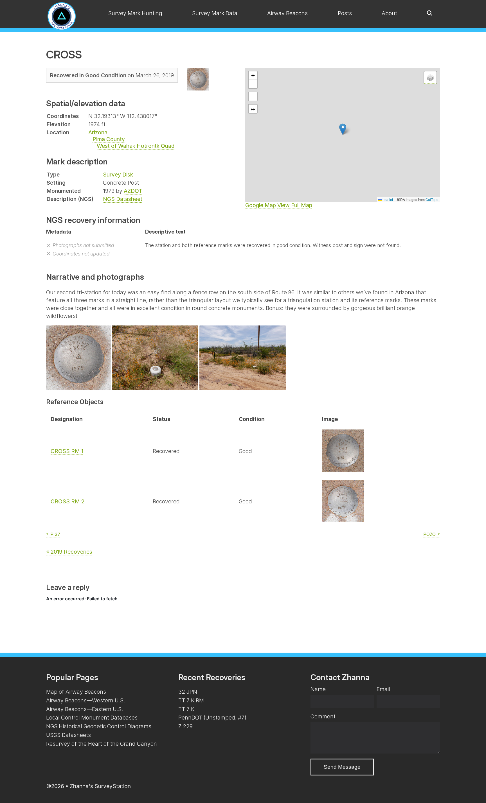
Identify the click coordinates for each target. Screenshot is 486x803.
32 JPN (187, 691)
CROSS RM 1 (67, 451)
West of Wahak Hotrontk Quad (135, 145)
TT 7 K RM (191, 700)
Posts (345, 13)
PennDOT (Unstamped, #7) (212, 717)
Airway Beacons (287, 13)
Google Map (260, 205)
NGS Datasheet (122, 199)
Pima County (109, 139)
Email (383, 689)
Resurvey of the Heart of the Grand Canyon (101, 743)
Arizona (97, 132)
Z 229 (185, 726)
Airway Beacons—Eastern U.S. (84, 709)
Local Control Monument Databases (92, 717)
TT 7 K (186, 709)
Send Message (342, 767)
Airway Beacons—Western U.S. (85, 700)
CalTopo (432, 199)
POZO (429, 534)
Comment (323, 716)
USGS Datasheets (68, 735)
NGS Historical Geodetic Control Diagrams (98, 726)
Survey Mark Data (214, 13)
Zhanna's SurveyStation (100, 786)
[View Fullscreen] (253, 96)
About (389, 13)
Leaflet (387, 199)
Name (318, 689)
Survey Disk (118, 174)
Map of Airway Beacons (76, 691)
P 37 (55, 534)
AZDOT (133, 190)
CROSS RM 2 (67, 501)
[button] (342, 129)
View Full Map (294, 205)
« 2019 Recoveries (69, 551)
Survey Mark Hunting (135, 13)
